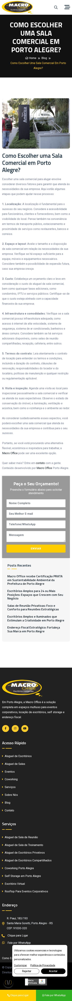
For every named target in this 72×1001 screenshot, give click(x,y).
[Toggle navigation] (68, 7)
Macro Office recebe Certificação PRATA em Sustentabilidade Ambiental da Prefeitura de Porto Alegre (35, 580)
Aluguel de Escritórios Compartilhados (28, 860)
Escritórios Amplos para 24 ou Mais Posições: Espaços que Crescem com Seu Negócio (35, 594)
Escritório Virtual (14, 883)
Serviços (10, 787)
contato (40, 463)
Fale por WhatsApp (19, 942)
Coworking (11, 779)
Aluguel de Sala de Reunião (21, 837)
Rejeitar (26, 971)
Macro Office (10, 453)
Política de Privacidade (42, 965)
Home (32, 58)
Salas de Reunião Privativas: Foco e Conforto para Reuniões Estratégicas (33, 607)
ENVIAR (36, 548)
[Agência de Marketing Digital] (36, 982)
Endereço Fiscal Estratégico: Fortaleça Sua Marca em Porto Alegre (33, 629)
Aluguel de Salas (14, 764)
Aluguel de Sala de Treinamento (23, 845)
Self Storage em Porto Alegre (22, 876)
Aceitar (53, 971)
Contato (9, 810)
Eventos (9, 771)
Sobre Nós (11, 795)
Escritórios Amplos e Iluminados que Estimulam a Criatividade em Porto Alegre (35, 618)
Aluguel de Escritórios (18, 756)
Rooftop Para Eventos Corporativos (26, 891)
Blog (44, 58)
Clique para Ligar (17, 935)
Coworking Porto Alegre (19, 868)
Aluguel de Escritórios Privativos (24, 852)
